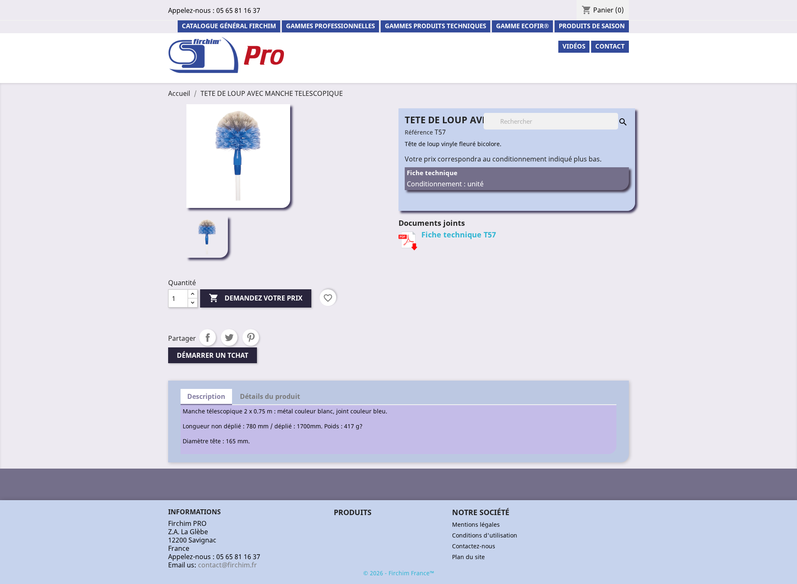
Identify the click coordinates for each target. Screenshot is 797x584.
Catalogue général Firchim (229, 26)
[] (614, 113)
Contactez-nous (473, 546)
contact (610, 46)
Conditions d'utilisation (484, 535)
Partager (207, 337)
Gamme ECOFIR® (522, 26)
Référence (419, 132)
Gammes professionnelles (330, 26)
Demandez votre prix (256, 298)
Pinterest (250, 337)
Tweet (229, 337)
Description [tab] (206, 396)
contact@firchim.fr (227, 564)
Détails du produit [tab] (270, 396)
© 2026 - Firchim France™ (398, 573)
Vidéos (573, 46)
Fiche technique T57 (458, 234)
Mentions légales (476, 524)
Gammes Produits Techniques (435, 26)
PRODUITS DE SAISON (592, 26)
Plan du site (468, 557)
